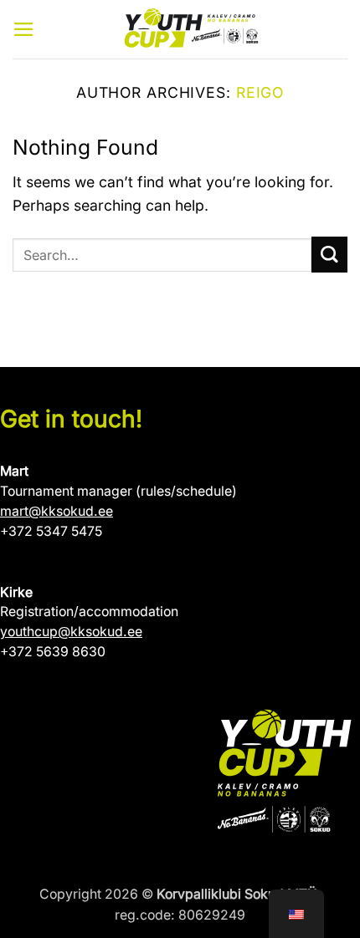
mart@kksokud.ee (56, 511)
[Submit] (329, 255)
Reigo (260, 92)
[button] (24, 29)
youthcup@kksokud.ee (71, 632)
